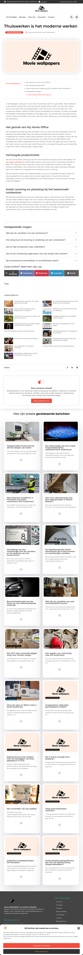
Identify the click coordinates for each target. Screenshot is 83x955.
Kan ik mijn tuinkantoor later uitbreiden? (41, 247)
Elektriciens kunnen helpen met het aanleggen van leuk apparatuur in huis (20, 759)
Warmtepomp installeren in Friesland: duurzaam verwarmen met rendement (20, 500)
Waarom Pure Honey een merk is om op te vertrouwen (27, 317)
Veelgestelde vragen (33, 91)
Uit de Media (60, 915)
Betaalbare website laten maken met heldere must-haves (25, 354)
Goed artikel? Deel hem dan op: (39, 94)
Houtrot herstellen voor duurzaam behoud (19, 331)
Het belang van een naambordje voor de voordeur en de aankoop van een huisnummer (21, 552)
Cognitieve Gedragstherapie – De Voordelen (21, 862)
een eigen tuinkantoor (15, 162)
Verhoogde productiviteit (35, 85)
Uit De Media (11, 17)
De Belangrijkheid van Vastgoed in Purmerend (65, 332)
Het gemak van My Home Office (38, 82)
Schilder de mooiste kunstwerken (26, 338)
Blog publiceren (61, 921)
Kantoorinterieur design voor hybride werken (58, 346)
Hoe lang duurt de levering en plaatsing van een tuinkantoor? (41, 240)
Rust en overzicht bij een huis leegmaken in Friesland (24, 309)
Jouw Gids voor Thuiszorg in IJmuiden (24, 347)
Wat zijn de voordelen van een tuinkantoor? (41, 233)
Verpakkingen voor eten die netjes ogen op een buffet (26, 302)
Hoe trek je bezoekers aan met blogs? (63, 324)
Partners (22, 17)
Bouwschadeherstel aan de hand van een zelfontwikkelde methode (21, 603)
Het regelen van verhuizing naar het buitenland (58, 654)
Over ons (31, 17)
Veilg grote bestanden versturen (56, 810)
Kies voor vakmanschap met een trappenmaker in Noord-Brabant (59, 500)
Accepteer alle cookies (41, 945)
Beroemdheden (61, 911)
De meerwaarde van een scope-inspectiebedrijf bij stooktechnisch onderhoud (60, 448)
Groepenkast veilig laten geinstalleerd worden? (57, 706)
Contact (51, 17)
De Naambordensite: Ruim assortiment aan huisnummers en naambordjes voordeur (60, 551)
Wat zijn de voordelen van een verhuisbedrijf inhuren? (59, 602)
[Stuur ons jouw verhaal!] (41, 381)
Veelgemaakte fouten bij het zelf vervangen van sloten (64, 339)
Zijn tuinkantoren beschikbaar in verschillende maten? (41, 260)
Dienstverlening (14, 32)
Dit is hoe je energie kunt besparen (57, 758)
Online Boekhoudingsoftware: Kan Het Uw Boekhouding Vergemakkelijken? (59, 862)
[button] (79, 928)
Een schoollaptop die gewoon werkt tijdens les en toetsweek (65, 302)
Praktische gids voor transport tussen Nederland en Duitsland (27, 324)
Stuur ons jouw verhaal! (41, 388)
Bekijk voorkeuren (41, 951)
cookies (37, 936)
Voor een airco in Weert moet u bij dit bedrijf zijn (22, 706)
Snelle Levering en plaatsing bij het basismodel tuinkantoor (48, 88)
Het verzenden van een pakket (22, 809)
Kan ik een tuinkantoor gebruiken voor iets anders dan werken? (41, 254)
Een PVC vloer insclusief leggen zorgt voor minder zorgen (22, 654)
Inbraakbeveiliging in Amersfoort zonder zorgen (64, 317)
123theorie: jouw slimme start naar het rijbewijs (65, 309)
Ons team (42, 17)
